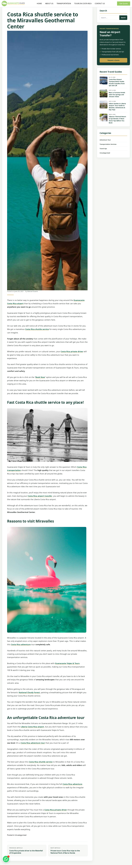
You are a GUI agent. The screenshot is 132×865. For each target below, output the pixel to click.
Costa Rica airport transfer (40, 496)
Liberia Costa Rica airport (32, 726)
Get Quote (124, 3)
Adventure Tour (105, 140)
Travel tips (103, 149)
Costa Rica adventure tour (33, 743)
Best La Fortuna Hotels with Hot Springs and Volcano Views (117, 95)
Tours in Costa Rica (82, 3)
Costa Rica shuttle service (37, 329)
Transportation (64, 3)
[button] (6, 859)
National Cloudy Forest (29, 692)
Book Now (40, 377)
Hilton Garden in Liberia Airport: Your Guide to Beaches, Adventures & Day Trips (117, 107)
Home (39, 3)
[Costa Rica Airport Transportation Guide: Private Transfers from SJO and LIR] (103, 80)
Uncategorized (20, 835)
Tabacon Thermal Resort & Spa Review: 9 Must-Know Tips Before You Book (117, 120)
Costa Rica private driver (72, 351)
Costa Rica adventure (21, 644)
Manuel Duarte (32, 291)
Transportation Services (108, 144)
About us (49, 3)
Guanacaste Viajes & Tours (67, 663)
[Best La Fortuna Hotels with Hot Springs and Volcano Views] (103, 93)
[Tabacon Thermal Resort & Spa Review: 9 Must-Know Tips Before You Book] (103, 118)
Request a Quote (113, 60)
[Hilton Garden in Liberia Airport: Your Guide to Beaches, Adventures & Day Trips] (103, 104)
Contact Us (100, 3)
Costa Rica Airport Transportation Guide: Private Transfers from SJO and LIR (117, 82)
